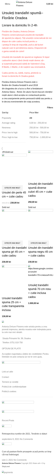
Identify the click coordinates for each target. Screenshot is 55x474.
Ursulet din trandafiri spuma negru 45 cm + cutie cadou (40, 251)
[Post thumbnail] (7, 428)
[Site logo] (27, 4)
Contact (5, 377)
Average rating (8, 123)
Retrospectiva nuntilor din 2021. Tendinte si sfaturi (24, 434)
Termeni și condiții (10, 382)
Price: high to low (10, 137)
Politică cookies (9, 391)
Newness (6, 128)
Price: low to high (10, 132)
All (30, 118)
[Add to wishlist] (5, 182)
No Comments (26, 439)
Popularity (6, 118)
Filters (50, 108)
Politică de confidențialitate (14, 387)
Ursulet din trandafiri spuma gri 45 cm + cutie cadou (14, 251)
